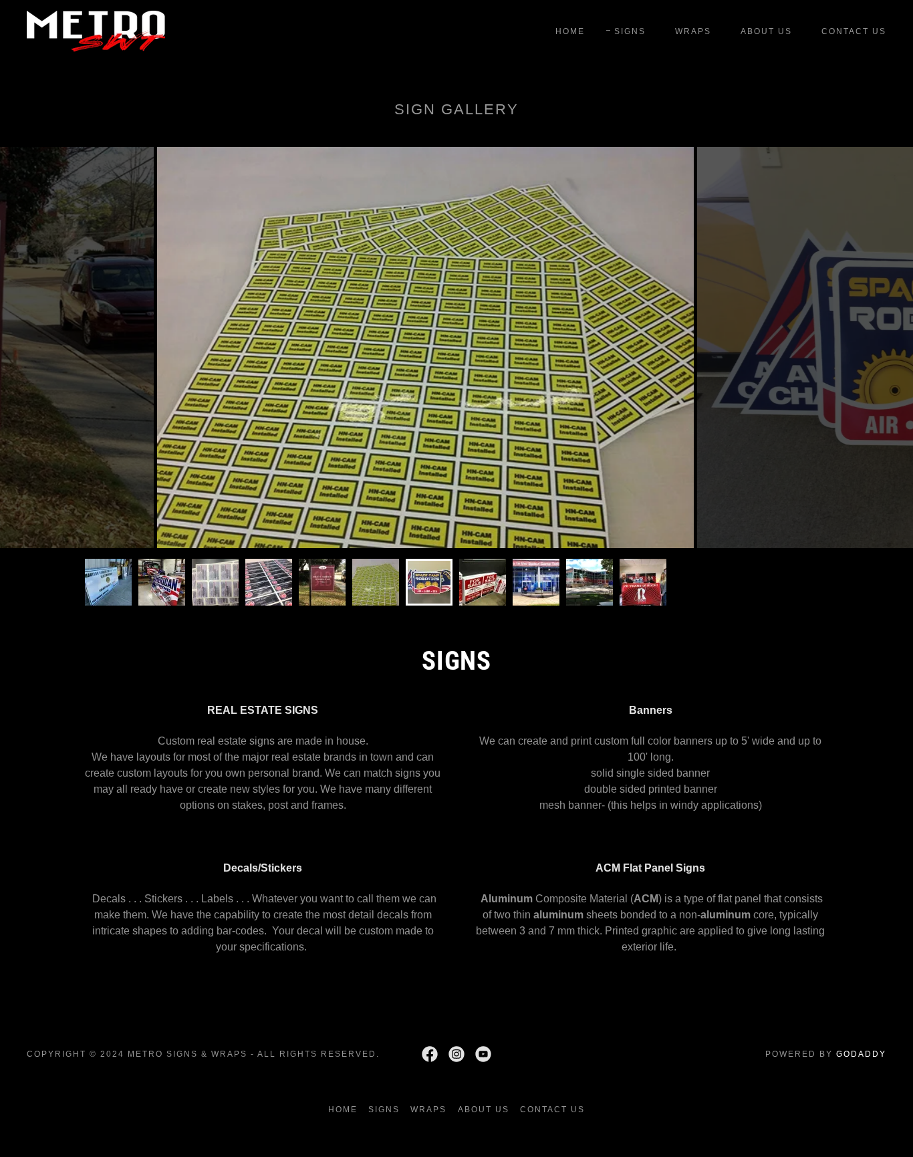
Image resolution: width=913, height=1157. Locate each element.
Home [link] (570, 31)
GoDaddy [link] (861, 1054)
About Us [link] (766, 31)
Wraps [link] (693, 31)
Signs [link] (630, 31)
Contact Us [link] (853, 31)
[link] (96, 30)
